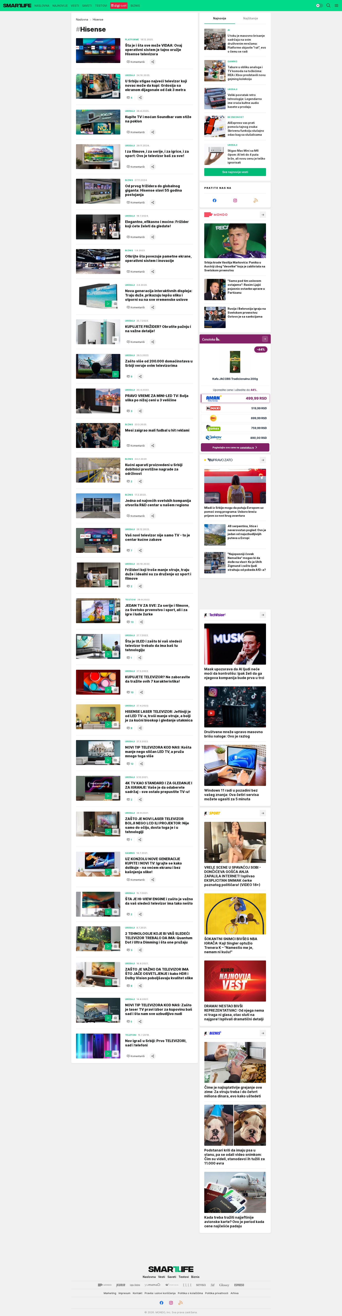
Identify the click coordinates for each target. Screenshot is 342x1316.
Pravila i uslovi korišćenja (160, 1293)
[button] (135, 62)
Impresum (124, 1293)
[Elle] (187, 1285)
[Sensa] (201, 1285)
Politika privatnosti (216, 1293)
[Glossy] (224, 1285)
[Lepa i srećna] (135, 1285)
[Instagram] (235, 200)
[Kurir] (120, 1285)
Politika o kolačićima (190, 1293)
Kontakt (137, 1293)
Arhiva (234, 1293)
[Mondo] (104, 1285)
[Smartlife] (17, 6)
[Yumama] (152, 1285)
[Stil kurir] (213, 1285)
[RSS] (255, 200)
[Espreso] (239, 1285)
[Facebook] (214, 200)
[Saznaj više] (263, 215)
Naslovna (82, 19)
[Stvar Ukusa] (171, 1285)
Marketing (110, 1293)
